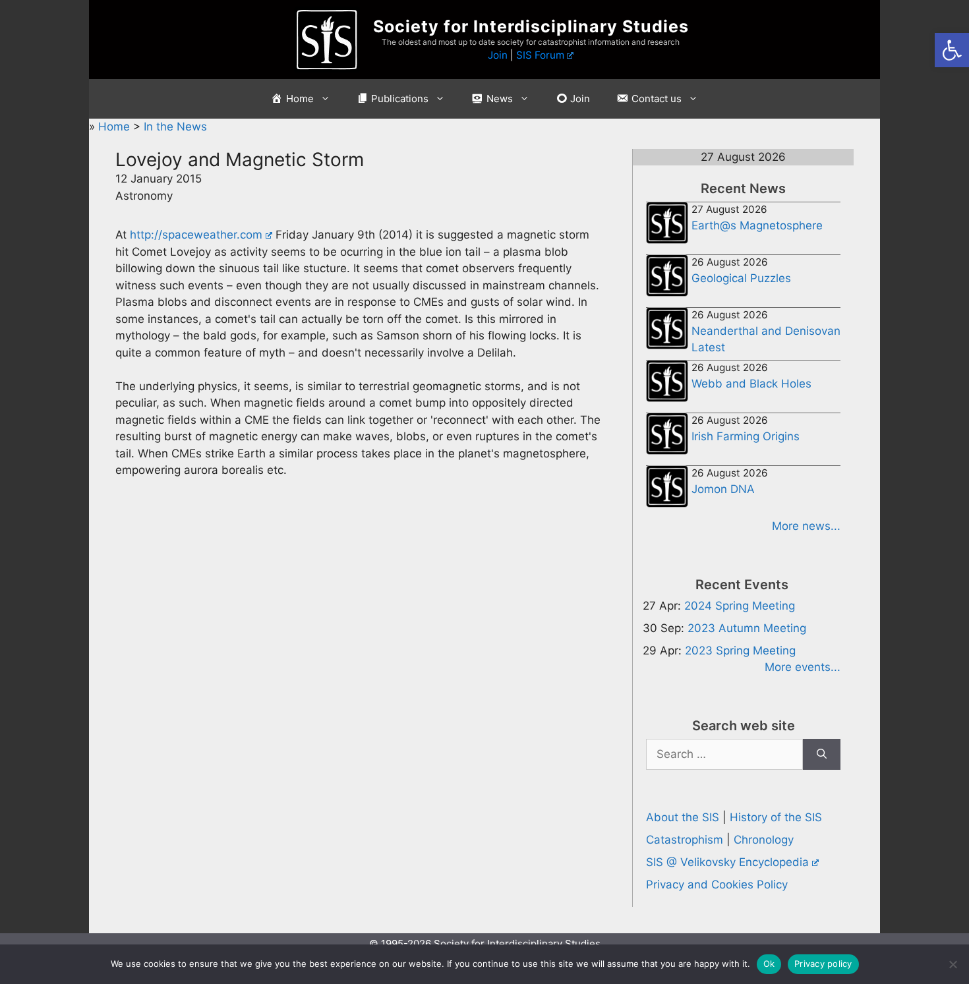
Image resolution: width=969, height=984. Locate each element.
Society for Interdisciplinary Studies (531, 26)
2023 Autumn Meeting (747, 628)
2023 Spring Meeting (740, 650)
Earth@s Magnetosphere (757, 225)
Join (498, 55)
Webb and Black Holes (751, 383)
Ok (769, 963)
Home (115, 126)
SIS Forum (540, 55)
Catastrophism (684, 839)
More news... (806, 526)
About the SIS (682, 817)
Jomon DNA (723, 489)
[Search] (821, 754)
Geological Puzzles (741, 278)
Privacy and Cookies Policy (717, 884)
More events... (802, 667)
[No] (952, 964)
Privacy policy (823, 963)
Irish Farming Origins (745, 436)
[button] (952, 50)
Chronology (764, 839)
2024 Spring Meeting (739, 605)
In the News (175, 126)
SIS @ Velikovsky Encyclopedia (727, 862)
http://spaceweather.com (196, 234)
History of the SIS (776, 817)
